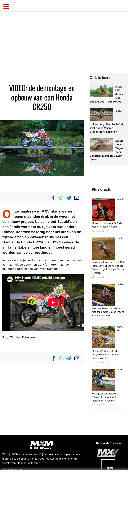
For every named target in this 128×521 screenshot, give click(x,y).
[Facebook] (53, 198)
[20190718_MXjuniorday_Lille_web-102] (108, 460)
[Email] (77, 198)
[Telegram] (69, 198)
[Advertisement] (65, 494)
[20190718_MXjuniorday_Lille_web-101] (108, 450)
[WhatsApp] (61, 198)
